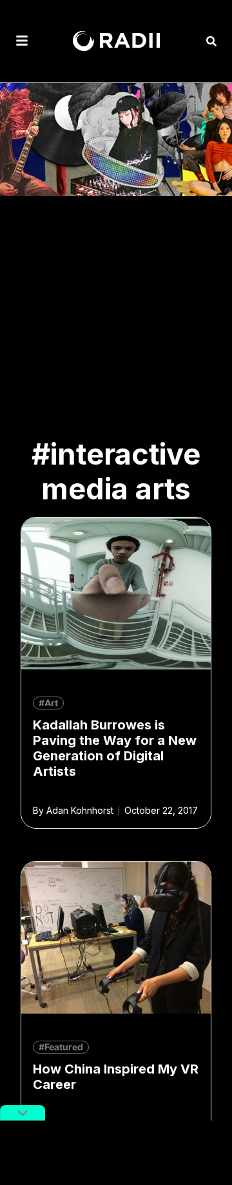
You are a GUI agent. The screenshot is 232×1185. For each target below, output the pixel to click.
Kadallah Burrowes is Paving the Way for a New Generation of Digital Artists (115, 748)
